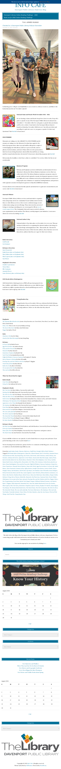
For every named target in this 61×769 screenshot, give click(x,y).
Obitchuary (6, 479)
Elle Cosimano (7, 269)
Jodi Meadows (15, 470)
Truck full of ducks (14, 492)
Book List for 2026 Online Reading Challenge (18, 17)
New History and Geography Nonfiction (30, 668)
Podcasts (21, 451)
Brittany (15, 27)
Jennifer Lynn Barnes (9, 264)
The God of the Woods (8, 416)
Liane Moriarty (36, 472)
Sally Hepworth (16, 483)
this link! (21, 213)
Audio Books (11, 451)
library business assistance (48, 472)
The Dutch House (30, 487)
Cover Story (47, 460)
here (45, 543)
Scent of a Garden (50, 483)
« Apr (29, 623)
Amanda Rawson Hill (8, 455)
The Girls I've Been (53, 487)
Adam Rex (28, 453)
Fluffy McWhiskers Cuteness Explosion (13, 357)
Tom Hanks (6, 492)
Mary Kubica (46, 475)
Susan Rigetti (54, 485)
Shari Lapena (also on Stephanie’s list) (13, 256)
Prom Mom (16, 481)
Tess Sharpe (6, 487)
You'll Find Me (11, 494)
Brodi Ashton (22, 460)
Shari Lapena (6, 485)
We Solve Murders (32, 492)
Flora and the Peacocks (9, 348)
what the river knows (43, 492)
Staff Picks (33, 451)
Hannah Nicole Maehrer (19, 466)
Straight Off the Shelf (42, 451)
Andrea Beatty (49, 455)
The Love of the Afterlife (21, 490)
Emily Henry (47, 462)
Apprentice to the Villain (25, 457)
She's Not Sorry (14, 485)
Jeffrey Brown (28, 468)
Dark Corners (9, 462)
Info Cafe (30, 5)
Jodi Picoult (6, 242)
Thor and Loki (52, 490)
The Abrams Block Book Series (18, 487)
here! (28, 440)
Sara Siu (32, 483)
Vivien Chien (6, 267)
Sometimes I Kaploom (25, 485)
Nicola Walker (53, 477)
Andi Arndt (33, 455)
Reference (27, 451)
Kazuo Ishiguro (53, 470)
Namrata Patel (44, 477)
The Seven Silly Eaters (34, 490)
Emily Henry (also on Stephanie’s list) (13, 252)
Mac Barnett (10, 475)
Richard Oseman (45, 481)
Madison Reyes (18, 475)
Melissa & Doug (7, 477)
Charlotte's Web (30, 460)
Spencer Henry (35, 485)
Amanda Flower (7, 271)
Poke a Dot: (6, 325)
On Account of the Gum (9, 368)
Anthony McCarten (13, 457)
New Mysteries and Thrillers (30, 664)
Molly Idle (22, 477)
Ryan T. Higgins (7, 483)
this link (14, 131)
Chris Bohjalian (39, 460)
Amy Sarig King (19, 455)
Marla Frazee (26, 475)
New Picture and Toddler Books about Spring (30, 672)
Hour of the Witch (7, 430)
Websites (50, 451)
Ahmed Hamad (35, 453)
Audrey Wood (52, 457)
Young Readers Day (20, 494)
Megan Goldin (54, 475)
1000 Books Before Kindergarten (16, 453)
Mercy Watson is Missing (9, 359)
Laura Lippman (27, 472)
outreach (24, 479)
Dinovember (25, 462)
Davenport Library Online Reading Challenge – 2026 (21, 15)
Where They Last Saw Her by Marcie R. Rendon (30, 666)
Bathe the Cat (14, 460)
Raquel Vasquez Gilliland (33, 481)
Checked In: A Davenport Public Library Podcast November (22, 25)
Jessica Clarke (48, 468)
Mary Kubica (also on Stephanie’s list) (13, 254)
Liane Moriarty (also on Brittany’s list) (13, 273)
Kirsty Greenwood (7, 472)
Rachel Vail (23, 481)
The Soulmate (44, 490)
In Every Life (51, 466)
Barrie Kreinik (6, 460)
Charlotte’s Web (7, 336)
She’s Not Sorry (7, 390)
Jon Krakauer (6, 244)
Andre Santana (41, 455)
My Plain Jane (36, 477)
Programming (9, 481)
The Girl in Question (41, 487)
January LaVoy (20, 468)
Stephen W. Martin (45, 485)
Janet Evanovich (7, 250)
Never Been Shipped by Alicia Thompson (30, 670)
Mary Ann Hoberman (36, 475)
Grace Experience (7, 466)
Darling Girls (17, 462)
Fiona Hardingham (11, 464)
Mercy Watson (15, 477)
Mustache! (28, 477)
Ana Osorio (27, 455)
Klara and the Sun (18, 472)
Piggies (52, 479)
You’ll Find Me (6, 355)
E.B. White (32, 462)
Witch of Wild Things (8, 418)
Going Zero (54, 464)
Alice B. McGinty (44, 453)
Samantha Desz (25, 483)
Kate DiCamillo (44, 470)
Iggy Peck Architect (8, 346)
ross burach (53, 481)
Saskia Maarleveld (40, 483)
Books (16, 451)
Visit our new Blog (44, 2)
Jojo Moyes (6, 258)
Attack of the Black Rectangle (40, 457)
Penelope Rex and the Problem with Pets (39, 479)
